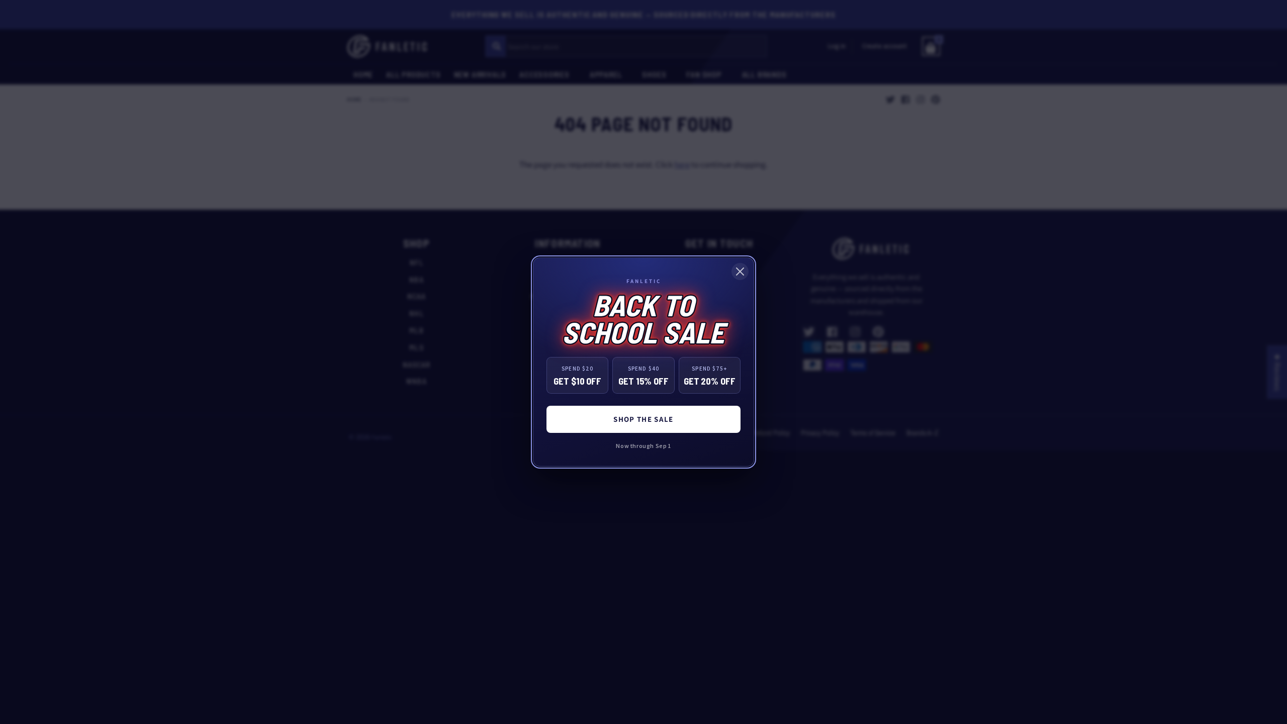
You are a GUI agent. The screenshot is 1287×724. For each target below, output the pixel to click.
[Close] (740, 271)
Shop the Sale (643, 419)
